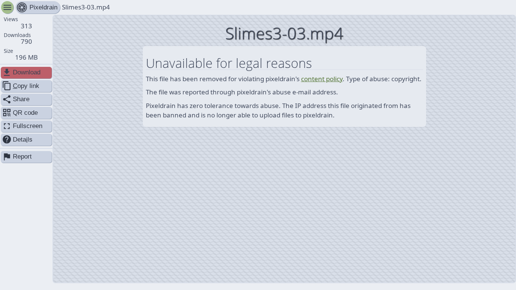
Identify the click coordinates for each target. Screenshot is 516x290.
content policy (322, 78)
